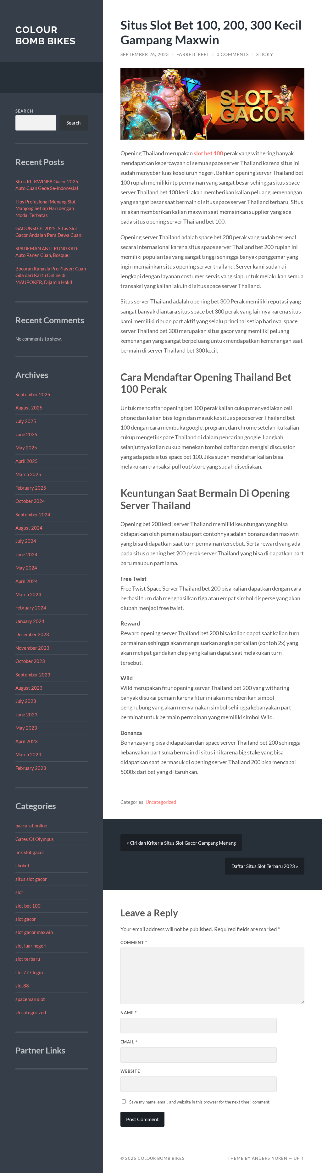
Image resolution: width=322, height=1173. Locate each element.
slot (19, 892)
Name (128, 1012)
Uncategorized (30, 1012)
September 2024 (32, 514)
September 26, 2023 (144, 54)
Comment (133, 942)
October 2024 (30, 501)
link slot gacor (29, 852)
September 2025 (32, 394)
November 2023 (32, 648)
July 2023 (25, 701)
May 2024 (26, 567)
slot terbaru (27, 959)
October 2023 (30, 661)
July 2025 (25, 421)
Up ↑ (299, 1158)
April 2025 (26, 461)
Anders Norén (269, 1158)
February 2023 (30, 768)
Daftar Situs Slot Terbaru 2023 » (264, 866)
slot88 (22, 985)
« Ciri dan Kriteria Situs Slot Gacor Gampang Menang (181, 843)
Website (130, 1071)
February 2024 (30, 607)
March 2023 (28, 754)
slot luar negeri (31, 945)
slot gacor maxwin (34, 932)
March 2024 (28, 594)
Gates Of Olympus (34, 839)
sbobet (22, 865)
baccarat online (31, 825)
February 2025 (30, 488)
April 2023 (26, 741)
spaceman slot (30, 999)
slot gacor (25, 919)
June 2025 (26, 434)
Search (24, 111)
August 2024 (28, 528)
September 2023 (32, 674)
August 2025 (28, 407)
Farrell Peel (192, 54)
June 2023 (26, 714)
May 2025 (26, 447)
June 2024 (26, 554)
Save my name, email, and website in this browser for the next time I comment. (199, 1101)
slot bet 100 (28, 906)
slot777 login (29, 972)
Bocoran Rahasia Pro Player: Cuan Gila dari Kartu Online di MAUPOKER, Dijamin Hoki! (50, 275)
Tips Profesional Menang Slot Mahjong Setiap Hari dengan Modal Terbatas (45, 208)
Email (128, 1041)
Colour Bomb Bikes (45, 35)
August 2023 (28, 688)
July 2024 (25, 541)
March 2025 (28, 474)
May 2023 (26, 728)
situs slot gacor (31, 879)
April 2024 (26, 581)
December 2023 (32, 634)
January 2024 (29, 621)
